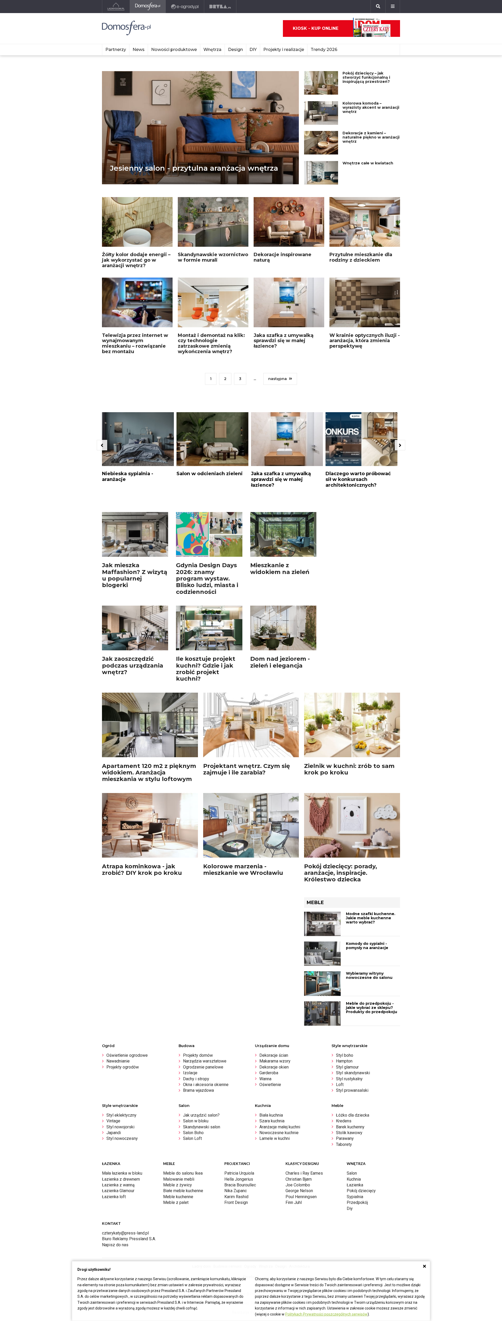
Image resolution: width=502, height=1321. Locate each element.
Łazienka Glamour (118, 1190)
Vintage (113, 1120)
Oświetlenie (270, 1084)
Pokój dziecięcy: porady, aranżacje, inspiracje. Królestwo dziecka (340, 873)
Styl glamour (347, 1067)
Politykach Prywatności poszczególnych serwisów (326, 1314)
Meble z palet (176, 1202)
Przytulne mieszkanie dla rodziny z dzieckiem (360, 257)
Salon (352, 1173)
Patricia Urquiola (239, 1173)
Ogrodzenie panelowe (203, 1067)
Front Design (236, 1202)
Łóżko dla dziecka (352, 1115)
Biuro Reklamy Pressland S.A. (129, 1238)
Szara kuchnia (271, 1120)
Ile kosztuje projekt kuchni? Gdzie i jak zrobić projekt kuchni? (205, 668)
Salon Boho (193, 1132)
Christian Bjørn (299, 1179)
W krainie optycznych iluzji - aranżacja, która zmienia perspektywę (364, 340)
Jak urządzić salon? (201, 1115)
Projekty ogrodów (122, 1067)
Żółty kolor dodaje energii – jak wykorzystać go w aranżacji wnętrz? (136, 260)
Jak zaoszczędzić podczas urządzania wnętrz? (132, 665)
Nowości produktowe (174, 49)
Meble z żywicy (177, 1184)
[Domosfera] (148, 6)
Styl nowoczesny (122, 1138)
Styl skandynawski (353, 1072)
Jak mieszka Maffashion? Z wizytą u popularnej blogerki (134, 575)
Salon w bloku (195, 1120)
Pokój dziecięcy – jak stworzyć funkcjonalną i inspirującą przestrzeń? (366, 77)
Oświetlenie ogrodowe (127, 1055)
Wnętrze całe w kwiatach (368, 163)
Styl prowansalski (352, 1090)
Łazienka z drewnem (121, 1179)
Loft (340, 1084)
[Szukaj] (378, 6)
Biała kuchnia (271, 1115)
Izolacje (190, 1072)
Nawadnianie (118, 1061)
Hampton (344, 1061)
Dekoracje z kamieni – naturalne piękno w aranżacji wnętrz (371, 137)
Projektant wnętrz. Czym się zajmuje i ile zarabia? (246, 769)
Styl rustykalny (349, 1078)
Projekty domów (198, 1055)
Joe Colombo (298, 1184)
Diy (350, 1208)
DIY (253, 49)
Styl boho (344, 1055)
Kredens (343, 1120)
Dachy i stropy (196, 1078)
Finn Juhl (294, 1202)
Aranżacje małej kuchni (279, 1126)
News (139, 49)
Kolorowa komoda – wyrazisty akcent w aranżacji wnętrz (371, 107)
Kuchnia (354, 1179)
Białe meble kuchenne (183, 1190)
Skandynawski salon (201, 1126)
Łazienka (355, 1184)
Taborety (344, 1144)
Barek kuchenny (350, 1126)
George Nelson (299, 1190)
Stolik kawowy (349, 1132)
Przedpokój (357, 1202)
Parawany (345, 1138)
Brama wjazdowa (198, 1090)
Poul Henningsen (301, 1196)
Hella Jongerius (238, 1179)
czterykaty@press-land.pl (125, 1233)
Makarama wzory (274, 1061)
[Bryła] (220, 6)
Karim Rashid (236, 1196)
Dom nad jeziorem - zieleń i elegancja (280, 662)
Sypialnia (355, 1196)
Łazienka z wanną (118, 1184)
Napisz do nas (115, 1244)
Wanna (265, 1078)
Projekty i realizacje (283, 49)
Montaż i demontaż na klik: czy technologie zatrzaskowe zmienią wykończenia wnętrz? (211, 343)
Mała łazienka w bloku (122, 1173)
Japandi (113, 1132)
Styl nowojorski (120, 1126)
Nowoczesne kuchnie (279, 1132)
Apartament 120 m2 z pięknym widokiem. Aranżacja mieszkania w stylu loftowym (149, 772)
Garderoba (268, 1072)
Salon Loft (192, 1138)
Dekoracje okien (274, 1067)
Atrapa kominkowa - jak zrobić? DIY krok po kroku (142, 869)
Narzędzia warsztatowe (204, 1061)
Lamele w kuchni (274, 1138)
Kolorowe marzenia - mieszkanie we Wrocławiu (243, 869)
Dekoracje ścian (273, 1055)
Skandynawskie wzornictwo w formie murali (213, 257)
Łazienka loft (114, 1196)
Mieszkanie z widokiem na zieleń (279, 568)
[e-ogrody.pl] (185, 6)
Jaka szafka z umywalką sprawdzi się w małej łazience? (283, 340)
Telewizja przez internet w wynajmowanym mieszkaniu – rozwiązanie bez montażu (135, 343)
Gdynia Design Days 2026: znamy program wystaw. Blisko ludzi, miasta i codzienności (207, 578)
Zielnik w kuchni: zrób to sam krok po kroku (349, 769)
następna (277, 378)
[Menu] (393, 6)
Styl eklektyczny (121, 1115)
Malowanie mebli (178, 1179)
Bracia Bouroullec (240, 1184)
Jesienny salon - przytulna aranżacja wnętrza (194, 168)
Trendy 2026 (324, 49)
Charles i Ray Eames (304, 1173)
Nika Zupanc (235, 1190)
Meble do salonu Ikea (183, 1173)
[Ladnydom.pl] (116, 6)
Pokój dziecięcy (361, 1190)
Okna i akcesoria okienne (206, 1084)
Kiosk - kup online (315, 28)
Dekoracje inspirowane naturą (282, 257)
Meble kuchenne (178, 1196)
